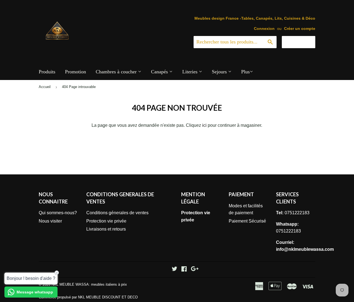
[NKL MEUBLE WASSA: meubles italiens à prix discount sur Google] (195, 269)
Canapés (160, 71)
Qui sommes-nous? (58, 212)
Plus (245, 71)
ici (204, 125)
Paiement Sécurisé (247, 221)
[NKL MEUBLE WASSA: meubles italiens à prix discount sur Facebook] (184, 269)
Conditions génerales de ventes (117, 212)
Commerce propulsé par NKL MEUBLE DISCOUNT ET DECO (88, 297)
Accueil (45, 87)
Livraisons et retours (106, 229)
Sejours (220, 71)
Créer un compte (299, 29)
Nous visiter (50, 221)
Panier (303, 42)
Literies (190, 71)
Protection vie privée (106, 221)
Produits (47, 71)
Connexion (264, 29)
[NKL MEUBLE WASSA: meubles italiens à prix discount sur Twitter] (174, 269)
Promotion (75, 71)
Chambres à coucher (117, 71)
